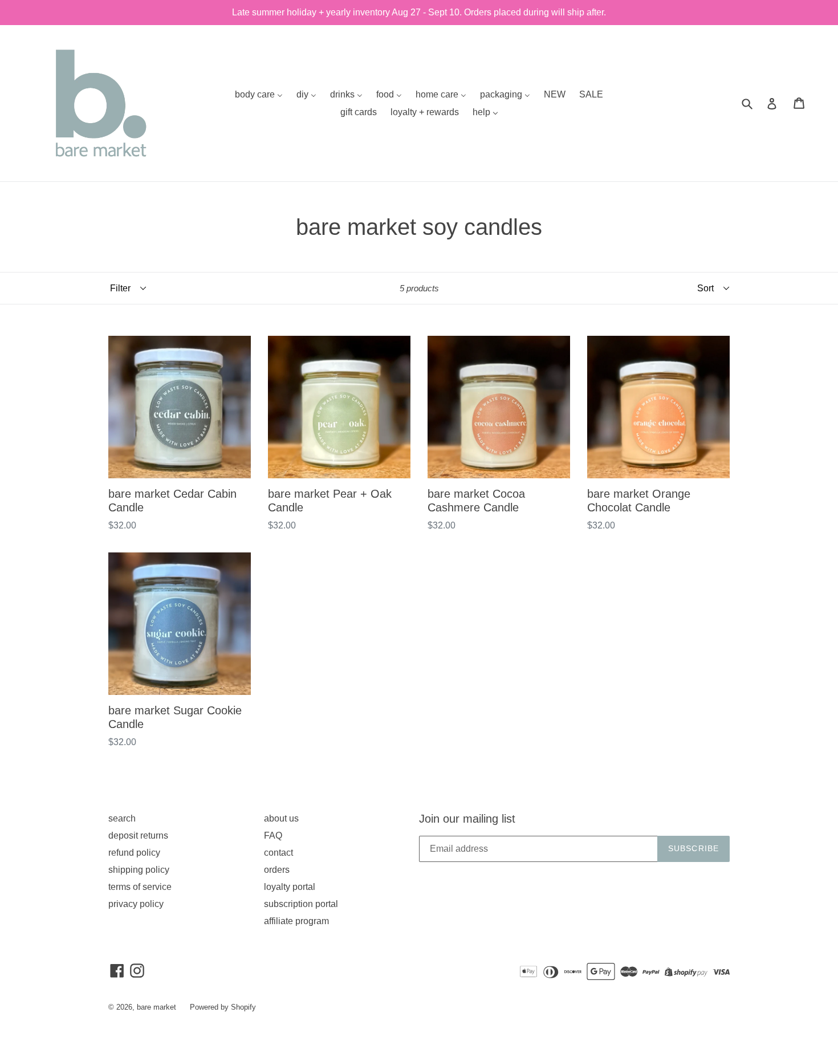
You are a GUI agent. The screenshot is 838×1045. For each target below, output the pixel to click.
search (122, 818)
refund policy (134, 852)
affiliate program (296, 921)
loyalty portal (289, 887)
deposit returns (138, 835)
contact (278, 852)
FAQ (273, 835)
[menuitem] (259, 94)
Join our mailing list (467, 818)
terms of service (140, 887)
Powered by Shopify (223, 1007)
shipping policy (138, 870)
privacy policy (136, 904)
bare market (156, 1007)
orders (277, 870)
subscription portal (301, 904)
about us (281, 818)
